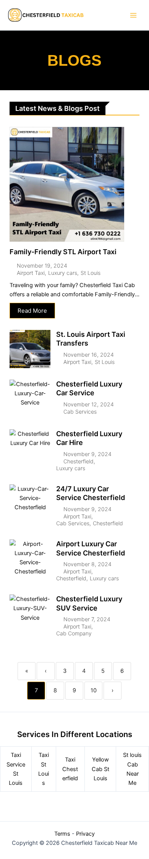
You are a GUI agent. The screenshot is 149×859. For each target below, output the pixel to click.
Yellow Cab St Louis (100, 768)
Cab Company (74, 633)
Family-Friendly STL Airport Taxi (63, 252)
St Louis (90, 273)
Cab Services (80, 411)
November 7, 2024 (86, 619)
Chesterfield (78, 461)
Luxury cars (62, 273)
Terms (62, 833)
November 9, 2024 (87, 454)
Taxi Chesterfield (70, 768)
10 (94, 690)
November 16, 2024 (88, 354)
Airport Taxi (31, 273)
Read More (32, 310)
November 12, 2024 (88, 404)
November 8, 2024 (87, 564)
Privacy (85, 833)
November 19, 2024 (42, 265)
